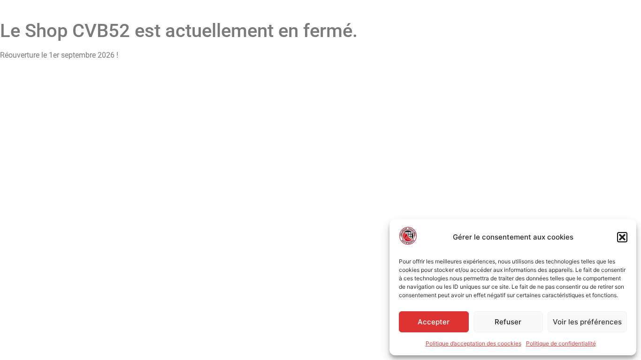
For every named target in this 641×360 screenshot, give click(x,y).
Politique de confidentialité (561, 343)
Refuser (508, 321)
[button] (622, 237)
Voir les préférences (587, 321)
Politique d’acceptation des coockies (473, 343)
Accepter (434, 321)
